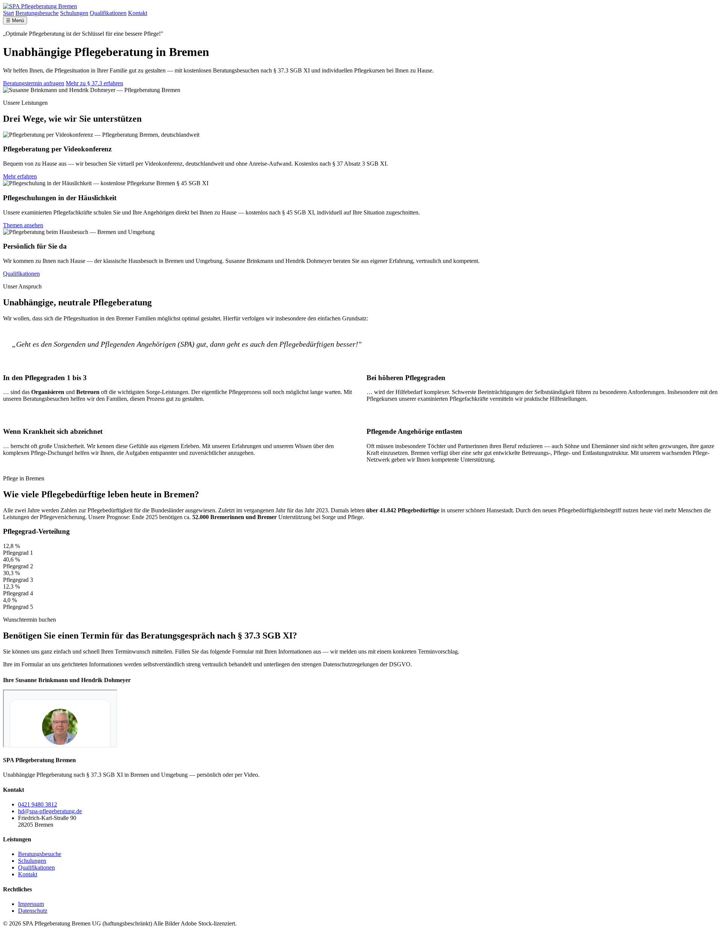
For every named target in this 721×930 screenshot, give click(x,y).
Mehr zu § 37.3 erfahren (94, 83)
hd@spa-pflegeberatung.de (50, 811)
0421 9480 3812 (37, 804)
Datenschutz (32, 910)
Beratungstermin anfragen (33, 83)
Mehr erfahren (20, 176)
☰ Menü (15, 20)
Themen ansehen (23, 225)
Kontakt (137, 13)
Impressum (31, 904)
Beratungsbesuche (37, 13)
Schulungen (74, 13)
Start (8, 13)
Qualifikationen (108, 13)
